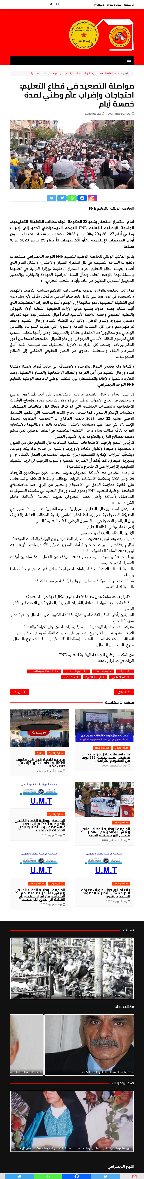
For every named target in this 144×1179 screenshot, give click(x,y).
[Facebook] (82, 198)
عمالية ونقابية (93, 113)
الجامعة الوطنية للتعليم (43, 671)
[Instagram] (92, 198)
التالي (21, 692)
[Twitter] (51, 198)
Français (99, 4)
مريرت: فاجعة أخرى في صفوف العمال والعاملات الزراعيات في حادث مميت (40, 762)
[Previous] (18, 1045)
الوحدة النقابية (94, 677)
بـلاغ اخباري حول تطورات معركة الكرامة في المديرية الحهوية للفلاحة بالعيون (105, 893)
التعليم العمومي (75, 671)
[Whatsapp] (72, 198)
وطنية (40, 753)
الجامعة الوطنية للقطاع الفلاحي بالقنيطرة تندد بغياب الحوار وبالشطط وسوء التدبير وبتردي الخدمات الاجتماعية (40, 825)
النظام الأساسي (120, 677)
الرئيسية (129, 4)
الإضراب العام (102, 671)
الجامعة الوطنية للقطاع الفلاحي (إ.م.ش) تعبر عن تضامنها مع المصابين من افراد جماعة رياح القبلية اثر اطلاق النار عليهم (40, 894)
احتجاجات (124, 671)
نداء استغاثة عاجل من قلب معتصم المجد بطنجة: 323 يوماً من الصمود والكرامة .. (106, 757)
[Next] (126, 968)
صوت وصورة (114, 4)
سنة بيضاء (70, 677)
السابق (122, 692)
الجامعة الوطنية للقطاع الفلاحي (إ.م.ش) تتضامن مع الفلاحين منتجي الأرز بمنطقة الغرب (105, 832)
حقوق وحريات (121, 748)
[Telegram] (62, 198)
